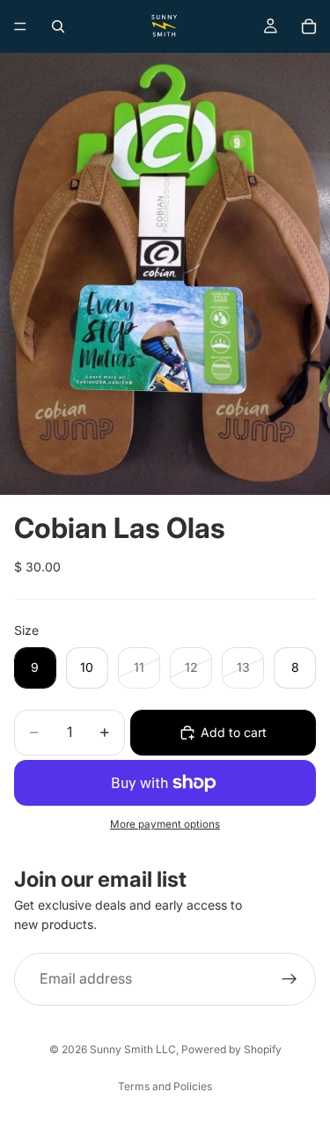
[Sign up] (289, 978)
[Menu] (20, 26)
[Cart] (309, 26)
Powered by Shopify (231, 1049)
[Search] (58, 26)
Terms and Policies (165, 1086)
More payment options (165, 824)
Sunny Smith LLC (133, 1049)
